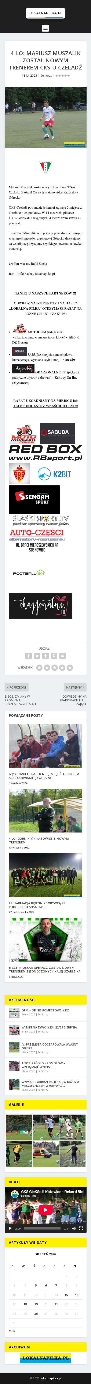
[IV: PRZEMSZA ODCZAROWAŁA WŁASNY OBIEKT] (14, 1047)
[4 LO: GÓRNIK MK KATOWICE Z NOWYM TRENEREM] (45, 811)
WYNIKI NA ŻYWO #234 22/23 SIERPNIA (49, 1027)
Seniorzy (46, 75)
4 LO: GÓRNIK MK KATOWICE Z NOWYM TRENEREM (39, 840)
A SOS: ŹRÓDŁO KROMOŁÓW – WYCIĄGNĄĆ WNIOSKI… (43, 1065)
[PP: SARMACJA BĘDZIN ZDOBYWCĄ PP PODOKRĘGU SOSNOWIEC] (45, 875)
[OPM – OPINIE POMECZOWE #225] (14, 1013)
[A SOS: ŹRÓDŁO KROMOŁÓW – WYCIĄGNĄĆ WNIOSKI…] (14, 1066)
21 (56, 1304)
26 (36, 1314)
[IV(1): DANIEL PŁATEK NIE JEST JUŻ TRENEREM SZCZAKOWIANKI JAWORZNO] (45, 746)
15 (66, 1295)
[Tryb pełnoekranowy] (81, 1228)
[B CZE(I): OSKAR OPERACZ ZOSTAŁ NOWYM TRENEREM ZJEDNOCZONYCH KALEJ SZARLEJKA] (45, 940)
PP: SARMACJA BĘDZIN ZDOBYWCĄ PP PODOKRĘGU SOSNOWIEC (37, 905)
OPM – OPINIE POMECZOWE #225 (45, 1010)
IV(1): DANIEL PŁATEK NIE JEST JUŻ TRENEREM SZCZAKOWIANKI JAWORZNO (44, 776)
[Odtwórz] (10, 1228)
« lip (12, 1330)
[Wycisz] (74, 1228)
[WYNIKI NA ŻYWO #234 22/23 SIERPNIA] (14, 1030)
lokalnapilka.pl (51, 1378)
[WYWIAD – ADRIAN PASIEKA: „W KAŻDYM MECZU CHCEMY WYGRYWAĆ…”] (14, 1084)
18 (25, 1304)
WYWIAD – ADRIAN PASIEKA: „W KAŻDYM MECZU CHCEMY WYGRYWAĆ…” (50, 1084)
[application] (46, 1210)
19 (36, 1304)
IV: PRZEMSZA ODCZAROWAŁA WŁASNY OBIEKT (50, 1046)
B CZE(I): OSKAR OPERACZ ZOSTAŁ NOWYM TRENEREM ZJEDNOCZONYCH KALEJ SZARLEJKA (45, 969)
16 (76, 1295)
